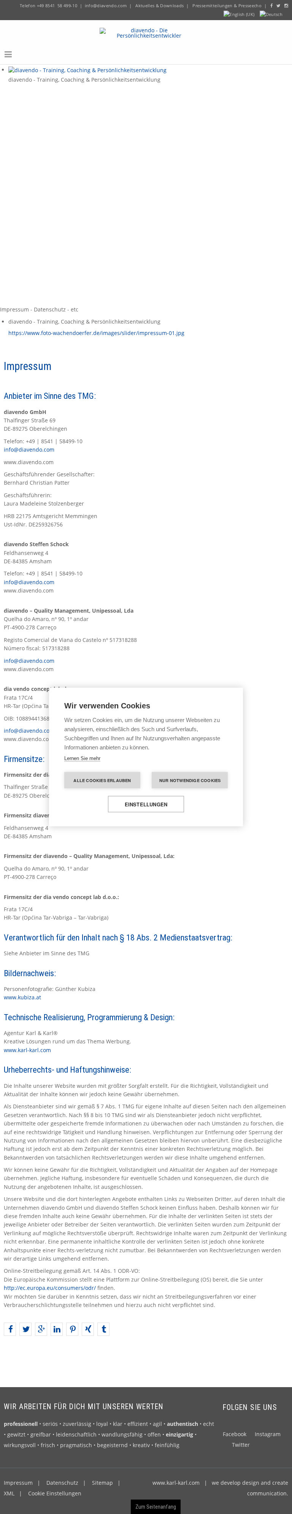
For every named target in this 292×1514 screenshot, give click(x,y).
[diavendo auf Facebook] (271, 5)
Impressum (18, 1482)
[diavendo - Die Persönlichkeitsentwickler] (146, 32)
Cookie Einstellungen (54, 1493)
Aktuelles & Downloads (159, 5)
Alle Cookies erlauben (102, 780)
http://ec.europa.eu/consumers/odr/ (50, 1287)
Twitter (241, 1444)
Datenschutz (62, 1482)
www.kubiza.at (22, 997)
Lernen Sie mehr (82, 758)
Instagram (268, 1434)
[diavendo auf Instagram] (286, 5)
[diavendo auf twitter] (278, 5)
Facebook (234, 1434)
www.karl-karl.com (27, 1050)
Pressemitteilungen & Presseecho (226, 5)
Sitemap (102, 1482)
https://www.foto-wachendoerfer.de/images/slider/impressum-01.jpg (96, 333)
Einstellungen (146, 804)
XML (9, 1493)
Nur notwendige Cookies (190, 780)
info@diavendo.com (106, 5)
